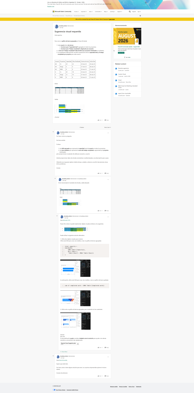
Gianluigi (128, 95)
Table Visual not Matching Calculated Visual (127, 86)
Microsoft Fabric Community (58, 15)
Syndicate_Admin (63, 26)
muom (126, 89)
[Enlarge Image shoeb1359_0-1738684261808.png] (82, 90)
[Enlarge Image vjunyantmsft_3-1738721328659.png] (84, 321)
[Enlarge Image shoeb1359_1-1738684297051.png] (82, 109)
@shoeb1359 (66, 220)
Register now (50, 6)
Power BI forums (69, 15)
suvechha (127, 70)
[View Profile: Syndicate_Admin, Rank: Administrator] (56, 26)
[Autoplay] (125, 57)
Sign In (139, 11)
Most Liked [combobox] (107, 127)
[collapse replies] (53, 132)
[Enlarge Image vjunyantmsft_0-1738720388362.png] (84, 229)
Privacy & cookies (123, 386)
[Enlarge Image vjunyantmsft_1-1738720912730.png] (84, 268)
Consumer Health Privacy (72, 390)
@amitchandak (63, 360)
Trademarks (138, 386)
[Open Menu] (140, 16)
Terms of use (131, 386)
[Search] (130, 11)
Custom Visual (122, 74)
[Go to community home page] (62, 11)
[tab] (126, 57)
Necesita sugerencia (123, 68)
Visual (119, 80)
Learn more (112, 19)
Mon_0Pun (128, 82)
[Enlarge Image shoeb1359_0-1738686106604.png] (83, 197)
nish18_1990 (127, 76)
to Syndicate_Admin (81, 178)
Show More (64, 351)
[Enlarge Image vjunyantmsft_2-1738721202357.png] (84, 298)
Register (134, 11)
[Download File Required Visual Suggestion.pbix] (77, 343)
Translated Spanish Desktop (79, 15)
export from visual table (124, 93)
